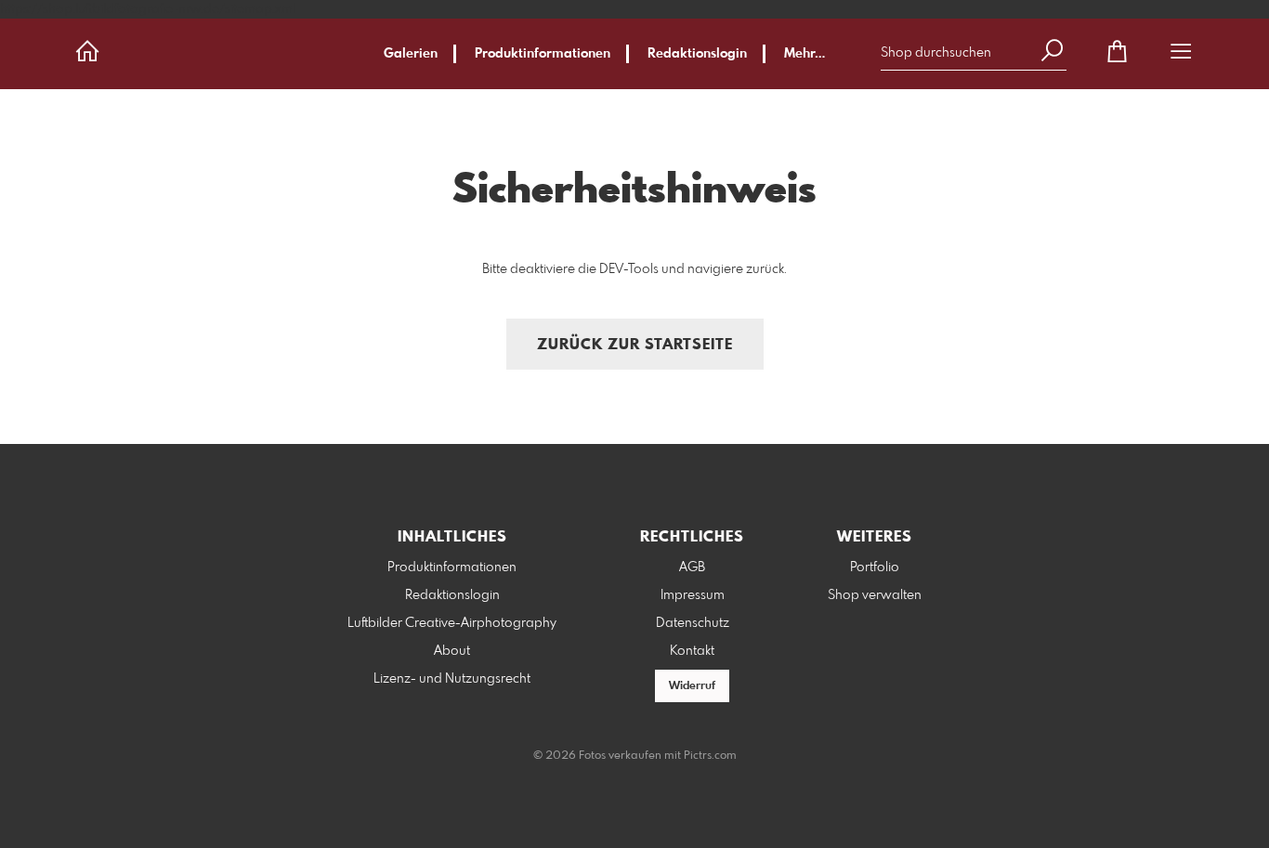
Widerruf (692, 686)
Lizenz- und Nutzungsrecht (451, 678)
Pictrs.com (710, 756)
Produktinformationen (542, 53)
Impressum (693, 595)
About (452, 651)
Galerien (411, 53)
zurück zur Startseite (635, 345)
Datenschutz (692, 623)
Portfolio (874, 567)
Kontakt (692, 651)
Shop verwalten (875, 595)
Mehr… (804, 53)
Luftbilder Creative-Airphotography (451, 623)
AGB (692, 567)
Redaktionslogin (697, 53)
